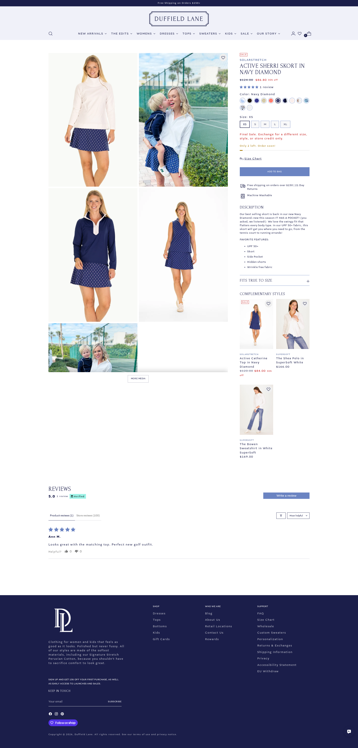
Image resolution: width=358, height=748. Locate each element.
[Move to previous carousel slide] (298, 582)
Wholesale (265, 626)
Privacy (263, 658)
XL (285, 124)
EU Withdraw (268, 671)
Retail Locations (218, 626)
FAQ (260, 613)
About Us (212, 620)
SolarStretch (253, 60)
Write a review (286, 496)
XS (244, 124)
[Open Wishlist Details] (299, 33)
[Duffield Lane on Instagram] (56, 714)
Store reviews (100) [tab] (88, 515)
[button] (250, 87)
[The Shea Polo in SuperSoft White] (293, 324)
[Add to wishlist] (223, 57)
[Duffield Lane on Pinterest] (62, 714)
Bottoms (160, 626)
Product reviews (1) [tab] (61, 515)
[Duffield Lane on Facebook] (50, 714)
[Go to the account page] (292, 33)
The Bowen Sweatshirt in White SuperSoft (256, 448)
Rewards (212, 639)
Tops (157, 620)
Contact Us (214, 633)
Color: (257, 94)
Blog (209, 613)
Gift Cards (161, 639)
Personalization (270, 639)
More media (138, 378)
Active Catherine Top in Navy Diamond (254, 362)
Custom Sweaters (271, 633)
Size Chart (266, 620)
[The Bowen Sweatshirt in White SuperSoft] (256, 410)
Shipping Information (275, 652)
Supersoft (283, 354)
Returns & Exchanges (274, 645)
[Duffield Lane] (179, 18)
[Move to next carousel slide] (306, 582)
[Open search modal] (50, 33)
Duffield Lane (84, 734)
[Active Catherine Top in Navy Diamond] (256, 324)
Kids (156, 633)
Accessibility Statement (277, 665)
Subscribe (115, 701)
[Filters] (281, 515)
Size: (246, 117)
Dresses (159, 613)
